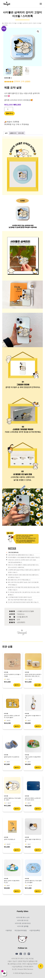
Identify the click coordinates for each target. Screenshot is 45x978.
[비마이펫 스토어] (6, 4)
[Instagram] (25, 954)
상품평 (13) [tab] (13, 133)
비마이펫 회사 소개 (22, 917)
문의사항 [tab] (21, 133)
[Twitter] (29, 954)
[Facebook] (21, 954)
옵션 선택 (37, 685)
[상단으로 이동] (40, 966)
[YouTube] (17, 954)
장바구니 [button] (17, 685)
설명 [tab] (6, 133)
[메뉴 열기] (41, 4)
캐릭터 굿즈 (7, 23)
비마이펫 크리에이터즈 (23, 923)
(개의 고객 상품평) (22, 81)
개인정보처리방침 (20, 930)
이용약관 (9, 930)
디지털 (14, 23)
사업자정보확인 (34, 930)
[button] (38, 31)
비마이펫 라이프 (22, 920)
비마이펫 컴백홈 (22, 926)
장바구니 (9, 113)
